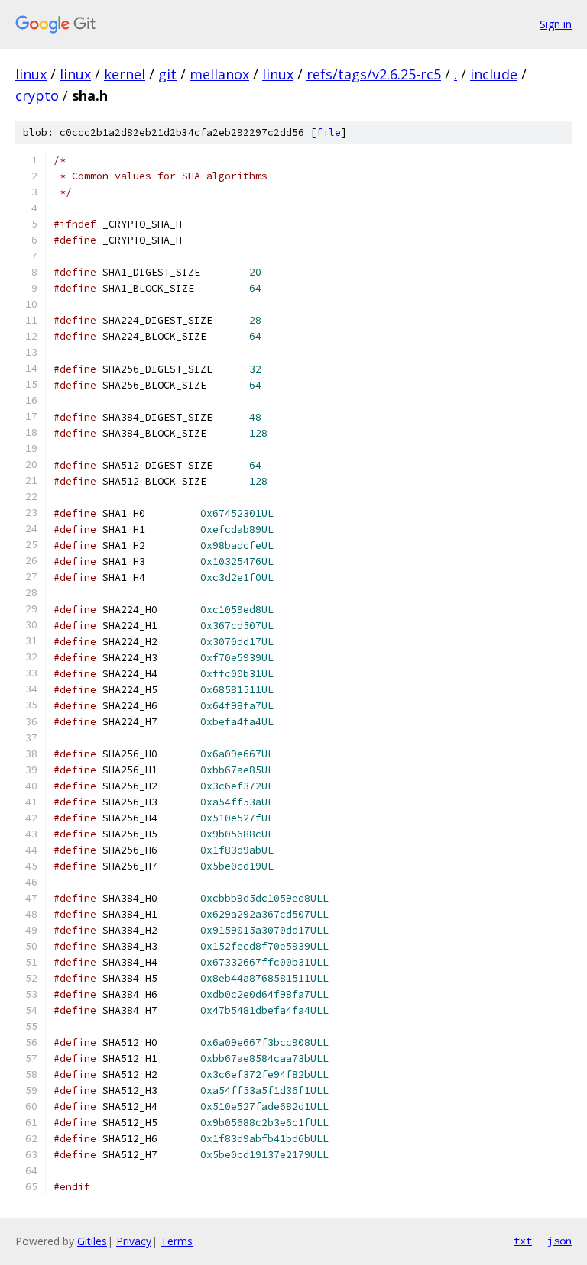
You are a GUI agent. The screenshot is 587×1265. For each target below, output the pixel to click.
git (167, 74)
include (493, 74)
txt (523, 1240)
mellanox (219, 74)
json (559, 1240)
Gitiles (92, 1241)
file (328, 132)
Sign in (556, 24)
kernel (124, 74)
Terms (177, 1241)
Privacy (133, 1241)
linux (31, 74)
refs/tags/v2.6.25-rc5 (373, 74)
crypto (37, 95)
